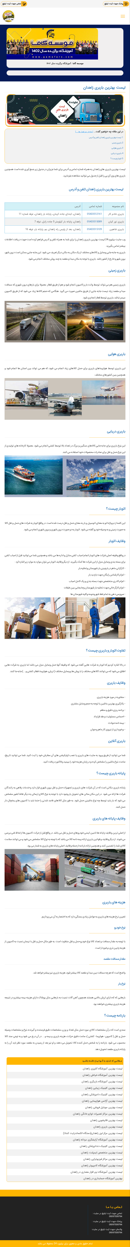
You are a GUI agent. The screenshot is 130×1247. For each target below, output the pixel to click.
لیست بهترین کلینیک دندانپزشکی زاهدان (101, 1146)
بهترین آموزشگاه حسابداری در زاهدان (102, 1178)
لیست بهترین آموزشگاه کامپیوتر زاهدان (101, 1166)
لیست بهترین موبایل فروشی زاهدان (103, 1107)
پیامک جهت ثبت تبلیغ (114, 3)
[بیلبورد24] (8, 16)
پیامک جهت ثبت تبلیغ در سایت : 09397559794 (107, 1223)
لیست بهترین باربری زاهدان (108, 1127)
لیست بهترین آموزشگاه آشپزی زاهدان (102, 1069)
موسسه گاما (78, 63)
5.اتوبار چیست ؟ (116, 158)
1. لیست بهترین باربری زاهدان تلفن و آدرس (106, 137)
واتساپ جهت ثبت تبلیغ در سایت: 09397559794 (107, 1231)
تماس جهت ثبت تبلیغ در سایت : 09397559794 (107, 1215)
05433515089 (94, 222)
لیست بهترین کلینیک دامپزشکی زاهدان (101, 1094)
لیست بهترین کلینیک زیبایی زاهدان (103, 1088)
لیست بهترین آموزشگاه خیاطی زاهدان (102, 1075)
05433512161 (94, 214)
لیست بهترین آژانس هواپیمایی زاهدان (102, 1101)
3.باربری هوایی (117, 148)
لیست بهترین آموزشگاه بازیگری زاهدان (102, 1082)
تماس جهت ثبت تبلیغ (11, 3)
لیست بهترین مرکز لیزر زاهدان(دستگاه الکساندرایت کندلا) (92, 1133)
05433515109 (94, 229)
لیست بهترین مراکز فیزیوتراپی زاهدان (102, 1159)
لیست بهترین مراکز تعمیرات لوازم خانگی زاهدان (97, 1114)
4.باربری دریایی (117, 153)
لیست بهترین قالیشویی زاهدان (106, 1120)
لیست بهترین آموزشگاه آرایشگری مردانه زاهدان (98, 1140)
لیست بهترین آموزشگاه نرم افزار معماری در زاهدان (97, 1172)
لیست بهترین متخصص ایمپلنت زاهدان (101, 1153)
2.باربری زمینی (117, 142)
